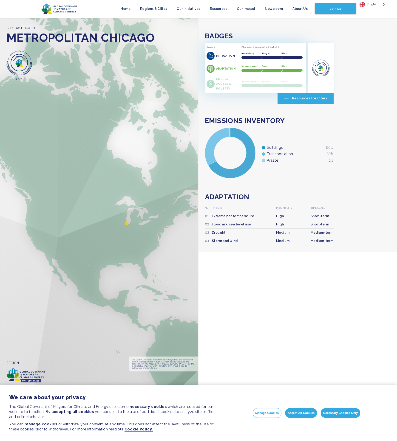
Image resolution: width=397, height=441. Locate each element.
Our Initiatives (188, 9)
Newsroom (274, 9)
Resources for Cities (309, 98)
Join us (335, 9)
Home (125, 9)
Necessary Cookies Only (340, 413)
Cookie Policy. (139, 429)
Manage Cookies (267, 413)
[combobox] (372, 4)
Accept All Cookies (301, 413)
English (372, 4)
